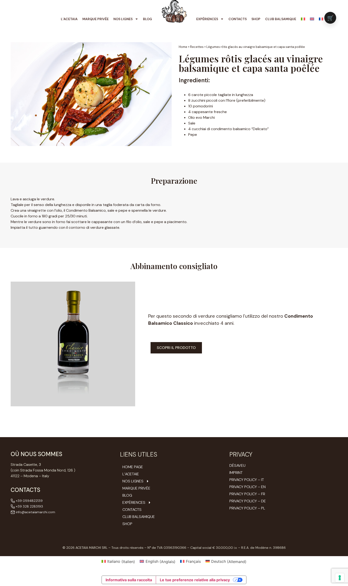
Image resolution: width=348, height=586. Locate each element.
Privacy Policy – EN (247, 486)
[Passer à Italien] (303, 19)
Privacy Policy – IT (246, 479)
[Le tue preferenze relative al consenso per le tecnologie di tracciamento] (339, 577)
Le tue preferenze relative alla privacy (195, 579)
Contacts (237, 19)
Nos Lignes (123, 19)
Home (183, 47)
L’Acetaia (69, 19)
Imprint (236, 472)
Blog (147, 19)
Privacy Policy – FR (247, 493)
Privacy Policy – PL (247, 508)
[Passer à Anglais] (312, 19)
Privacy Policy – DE (247, 501)
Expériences (207, 19)
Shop (255, 19)
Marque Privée (95, 19)
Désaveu (237, 465)
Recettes (197, 47)
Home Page (132, 467)
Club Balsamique (280, 19)
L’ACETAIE (130, 474)
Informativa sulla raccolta (129, 579)
